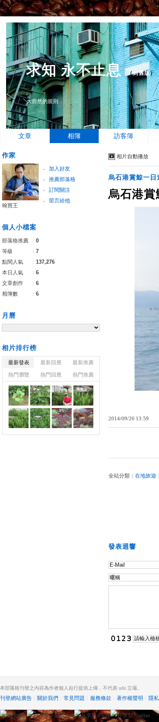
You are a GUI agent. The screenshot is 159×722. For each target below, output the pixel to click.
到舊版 (141, 73)
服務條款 (100, 698)
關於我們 (47, 698)
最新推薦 (83, 362)
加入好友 (59, 169)
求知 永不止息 (73, 69)
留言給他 (59, 200)
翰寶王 (10, 205)
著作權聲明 (130, 698)
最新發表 (18, 362)
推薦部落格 (62, 179)
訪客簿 (123, 135)
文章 (24, 135)
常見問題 (74, 698)
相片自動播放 (132, 156)
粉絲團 (16, 716)
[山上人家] (19, 396)
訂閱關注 (59, 190)
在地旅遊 (145, 476)
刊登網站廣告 (16, 698)
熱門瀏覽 (18, 375)
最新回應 (51, 362)
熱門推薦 (83, 375)
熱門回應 (51, 375)
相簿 (74, 135)
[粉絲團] (3, 713)
